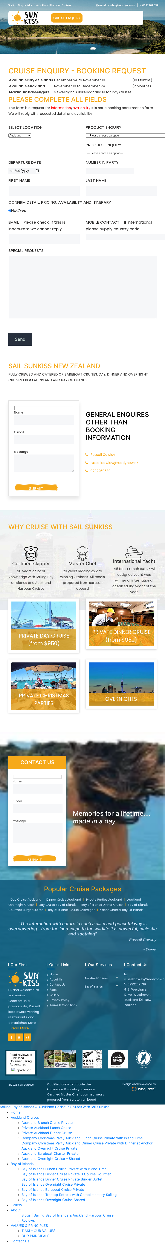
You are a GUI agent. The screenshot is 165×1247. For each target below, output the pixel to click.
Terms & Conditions (63, 1005)
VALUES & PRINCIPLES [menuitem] (29, 1225)
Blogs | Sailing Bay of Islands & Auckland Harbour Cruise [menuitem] (67, 1215)
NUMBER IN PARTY (102, 162)
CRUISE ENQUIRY (66, 17)
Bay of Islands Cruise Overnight (71, 910)
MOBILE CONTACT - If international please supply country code (119, 226)
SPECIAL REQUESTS (26, 250)
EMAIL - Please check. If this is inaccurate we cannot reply (36, 226)
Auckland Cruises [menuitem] (25, 1117)
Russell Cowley (102, 454)
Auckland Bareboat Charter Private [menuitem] (49, 1153)
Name (18, 412)
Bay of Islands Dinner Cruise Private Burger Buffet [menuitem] (61, 1179)
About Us (56, 979)
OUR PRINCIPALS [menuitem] (35, 1236)
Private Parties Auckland (104, 899)
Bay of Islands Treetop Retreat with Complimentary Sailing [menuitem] (69, 1194)
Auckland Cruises (96, 978)
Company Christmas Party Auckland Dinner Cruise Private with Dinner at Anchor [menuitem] (87, 1143)
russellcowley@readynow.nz (116, 5)
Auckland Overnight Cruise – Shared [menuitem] (50, 1158)
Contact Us (57, 984)
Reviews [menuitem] (28, 1220)
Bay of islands (93, 986)
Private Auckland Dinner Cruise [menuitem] (46, 1133)
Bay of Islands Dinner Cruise (102, 905)
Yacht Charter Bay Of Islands (121, 910)
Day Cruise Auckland (26, 899)
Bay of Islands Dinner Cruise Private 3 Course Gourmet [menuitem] (66, 1174)
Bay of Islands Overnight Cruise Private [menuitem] (53, 1184)
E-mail (19, 432)
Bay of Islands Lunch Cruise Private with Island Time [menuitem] (63, 1169)
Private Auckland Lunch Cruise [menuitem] (46, 1128)
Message (21, 452)
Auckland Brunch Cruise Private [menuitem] (47, 1122)
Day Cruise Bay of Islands (57, 905)
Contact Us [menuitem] (20, 1241)
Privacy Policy (59, 1000)
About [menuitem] (16, 1210)
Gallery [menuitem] (16, 1205)
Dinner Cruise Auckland (63, 899)
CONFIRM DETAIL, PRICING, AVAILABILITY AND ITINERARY (59, 202)
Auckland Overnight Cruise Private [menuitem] (49, 1148)
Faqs (53, 989)
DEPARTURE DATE (24, 162)
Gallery (54, 995)
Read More (20, 1028)
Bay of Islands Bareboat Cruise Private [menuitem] (52, 1189)
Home (54, 974)
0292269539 (150, 5)
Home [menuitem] (15, 1112)
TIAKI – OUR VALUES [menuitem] (38, 1231)
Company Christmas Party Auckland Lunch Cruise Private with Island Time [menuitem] (82, 1138)
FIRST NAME (19, 180)
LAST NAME (96, 180)
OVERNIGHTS (121, 699)
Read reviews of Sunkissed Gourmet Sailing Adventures (21, 1059)
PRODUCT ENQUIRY (103, 127)
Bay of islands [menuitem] (22, 1164)
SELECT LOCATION (25, 127)
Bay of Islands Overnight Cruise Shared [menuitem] (53, 1200)
